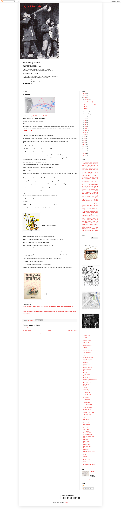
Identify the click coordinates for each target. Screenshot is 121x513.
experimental (93, 184)
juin (85, 120)
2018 (84, 142)
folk (97, 186)
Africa (91, 162)
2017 (84, 144)
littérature (96, 199)
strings (90, 224)
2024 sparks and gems (89, 101)
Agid (94, 162)
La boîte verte (86, 391)
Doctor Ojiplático (87, 352)
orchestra (92, 207)
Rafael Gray (88, 215)
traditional (88, 227)
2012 (84, 153)
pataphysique (85, 209)
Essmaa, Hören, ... (87, 364)
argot (89, 165)
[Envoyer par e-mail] (36, 320)
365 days (85, 337)
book (86, 169)
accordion (87, 162)
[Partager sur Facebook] (41, 320)
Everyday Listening (87, 367)
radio (83, 215)
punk (97, 214)
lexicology (84, 199)
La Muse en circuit (87, 392)
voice (89, 230)
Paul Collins (94, 209)
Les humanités (86, 402)
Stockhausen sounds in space (90, 447)
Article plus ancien (72, 330)
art (92, 165)
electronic (84, 183)
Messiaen (92, 202)
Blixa (97, 168)
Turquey (96, 227)
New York (89, 205)
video (90, 228)
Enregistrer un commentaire (31, 327)
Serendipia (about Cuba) (88, 436)
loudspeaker (84, 200)
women (96, 230)
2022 (84, 134)
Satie (94, 218)
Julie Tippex (86, 384)
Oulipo (84, 417)
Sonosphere (86, 442)
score (88, 219)
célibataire (90, 172)
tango (83, 225)
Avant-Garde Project (87, 345)
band (95, 165)
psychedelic (93, 214)
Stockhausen (85, 224)
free (83, 187)
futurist (86, 187)
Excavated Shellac (87, 369)
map (97, 200)
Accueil (49, 330)
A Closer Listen (86, 339)
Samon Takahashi (86, 218)
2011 (84, 155)
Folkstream (85, 372)
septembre (87, 114)
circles (88, 173)
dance (93, 178)
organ (97, 207)
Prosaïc (88, 214)
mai (85, 122)
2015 (84, 148)
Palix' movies (92, 208)
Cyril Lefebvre (88, 178)
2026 (84, 93)
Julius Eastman (95, 196)
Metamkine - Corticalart (88, 406)
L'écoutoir (85, 387)
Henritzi (93, 190)
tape (86, 225)
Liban (89, 199)
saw (97, 218)
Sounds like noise (87, 446)
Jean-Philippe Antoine (88, 195)
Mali (95, 200)
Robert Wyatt (89, 216)
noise (94, 205)
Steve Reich (94, 222)
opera (85, 207)
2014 (84, 150)
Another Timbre (86, 344)
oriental (83, 208)
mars (86, 126)
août (86, 116)
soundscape (85, 222)
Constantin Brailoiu (87, 349)
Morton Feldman (89, 203)
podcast (88, 212)
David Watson (90, 180)
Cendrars (96, 172)
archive (84, 165)
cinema (84, 173)
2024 (84, 97)
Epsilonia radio (86, 360)
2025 (84, 95)
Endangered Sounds (87, 359)
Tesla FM (85, 456)
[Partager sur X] (39, 320)
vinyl (83, 230)
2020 (84, 138)
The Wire (85, 461)
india (83, 192)
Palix (87, 208)
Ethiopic (94, 183)
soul (97, 221)
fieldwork (84, 186)
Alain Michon (86, 342)
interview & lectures (87, 193)
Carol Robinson (91, 171)
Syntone (85, 453)
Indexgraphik (86, 380)
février (86, 128)
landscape (96, 197)
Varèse (86, 228)
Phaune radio (86, 422)
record (93, 215)
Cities (91, 173)
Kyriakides (89, 197)
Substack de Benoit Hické (89, 451)
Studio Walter (86, 449)
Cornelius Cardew (94, 177)
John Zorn (84, 196)
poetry (92, 212)
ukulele (83, 228)
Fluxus (94, 186)
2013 (84, 152)
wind (93, 230)
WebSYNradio (86, 463)
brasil (94, 169)
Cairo (86, 171)
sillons (96, 219)
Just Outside (86, 385)
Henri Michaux (89, 190)
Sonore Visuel (86, 441)
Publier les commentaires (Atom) (36, 333)
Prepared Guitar (86, 426)
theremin (83, 227)
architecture (95, 163)
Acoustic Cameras (87, 340)
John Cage (95, 195)
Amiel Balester (89, 163)
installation (95, 192)
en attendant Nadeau (88, 357)
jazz (83, 195)
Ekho (84, 355)
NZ (82, 207)
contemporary (85, 177)
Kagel (83, 197)
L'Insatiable (85, 389)
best (90, 168)
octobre (86, 113)
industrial (88, 192)
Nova (97, 205)
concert (95, 175)
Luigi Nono (90, 200)
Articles (85, 485)
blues (83, 169)
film (87, 186)
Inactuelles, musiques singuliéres (90, 379)
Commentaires (87, 488)
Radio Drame (86, 429)
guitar (93, 189)
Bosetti (90, 169)
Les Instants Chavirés (88, 404)
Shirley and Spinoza (87, 437)
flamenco (91, 186)
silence (92, 219)
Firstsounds (85, 370)
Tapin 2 (84, 454)
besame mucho (85, 168)
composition (86, 175)
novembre (87, 111)
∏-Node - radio (86, 335)
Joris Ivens (89, 196)
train (93, 227)
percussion (85, 211)
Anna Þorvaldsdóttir (88, 103)
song (94, 221)
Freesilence (85, 375)
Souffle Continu (86, 444)
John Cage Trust (87, 382)
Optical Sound (86, 416)
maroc (83, 202)
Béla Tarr (89, 166)
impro (96, 190)
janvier (86, 130)
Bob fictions (85, 347)
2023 (84, 132)
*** (83, 162)
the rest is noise (86, 459)
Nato (84, 411)
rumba (97, 216)
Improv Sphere (86, 377)
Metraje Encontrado (87, 407)
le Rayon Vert (86, 397)
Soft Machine (88, 221)
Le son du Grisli (86, 399)
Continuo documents (87, 350)
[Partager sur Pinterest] (42, 320)
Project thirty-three (87, 427)
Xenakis (83, 231)
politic (96, 212)
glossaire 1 (84, 189)
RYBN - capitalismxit (87, 434)
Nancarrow (84, 205)
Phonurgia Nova (86, 424)
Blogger (66, 502)
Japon (97, 193)
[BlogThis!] (38, 320)
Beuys (92, 168)
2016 (84, 146)
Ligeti (92, 199)
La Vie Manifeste (87, 394)
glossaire (96, 187)
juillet (86, 118)
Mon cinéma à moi (87, 409)
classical (96, 173)
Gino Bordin (90, 187)
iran (94, 193)
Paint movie (87, 106)
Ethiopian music (86, 365)
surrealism (96, 224)
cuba (83, 178)
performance (91, 211)
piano (96, 211)
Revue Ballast (86, 431)
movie (96, 204)
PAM (84, 421)
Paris (97, 208)
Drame (84, 354)
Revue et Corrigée (87, 432)
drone (92, 181)
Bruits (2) (86, 108)
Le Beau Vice (86, 396)
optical (88, 207)
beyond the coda (32, 6)
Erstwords (85, 362)
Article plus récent (27, 330)
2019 (84, 140)
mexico (96, 202)
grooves (89, 189)
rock (94, 216)
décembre (87, 99)
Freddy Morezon (86, 374)
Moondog (84, 203)
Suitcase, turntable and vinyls (90, 104)
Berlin (97, 166)
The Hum (85, 458)
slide (83, 221)
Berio (94, 166)
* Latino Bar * (86, 334)
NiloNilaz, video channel (88, 412)
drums (96, 181)
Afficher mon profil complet (88, 479)
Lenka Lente (86, 401)
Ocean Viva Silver (87, 414)
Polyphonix (84, 214)
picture (83, 212)
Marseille (87, 202)
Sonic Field (85, 439)
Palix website (86, 419)
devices (96, 180)
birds (95, 168)
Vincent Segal (95, 228)
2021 (84, 136)
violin (86, 230)
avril (86, 124)
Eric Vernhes (90, 183)
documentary (85, 181)
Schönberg (84, 219)
